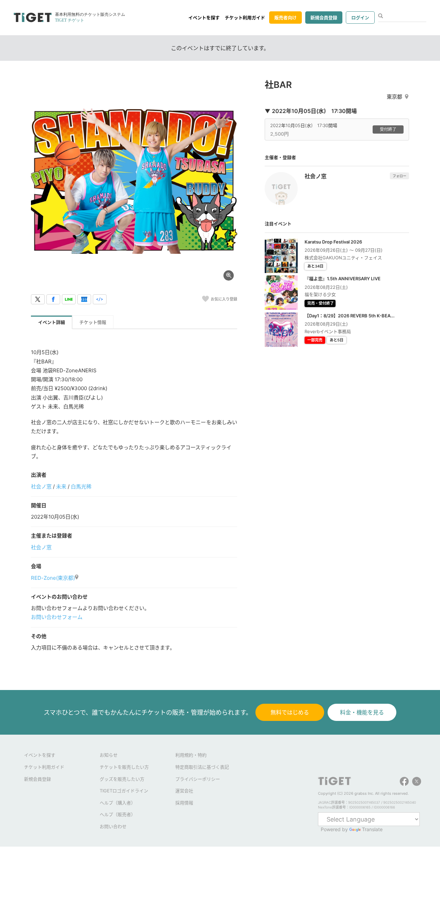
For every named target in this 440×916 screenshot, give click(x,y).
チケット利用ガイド (245, 17)
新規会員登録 (323, 17)
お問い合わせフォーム (56, 617)
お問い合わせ (113, 826)
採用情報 (184, 802)
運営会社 (184, 790)
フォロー (399, 176)
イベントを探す (204, 17)
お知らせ (109, 755)
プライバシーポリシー (197, 779)
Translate (372, 829)
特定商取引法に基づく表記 (202, 767)
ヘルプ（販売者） (117, 814)
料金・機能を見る (362, 712)
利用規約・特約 (191, 755)
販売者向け (285, 17)
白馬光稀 (81, 486)
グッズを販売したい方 (122, 779)
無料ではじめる (290, 712)
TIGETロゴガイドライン (124, 790)
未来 (61, 486)
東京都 (394, 96)
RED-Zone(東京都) (53, 578)
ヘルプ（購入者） (117, 802)
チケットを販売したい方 (124, 767)
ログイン (360, 17)
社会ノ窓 (41, 486)
